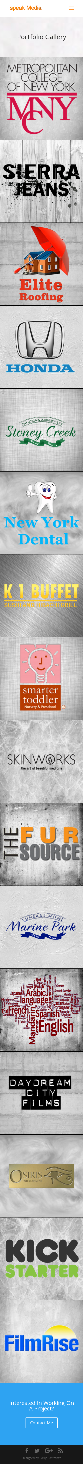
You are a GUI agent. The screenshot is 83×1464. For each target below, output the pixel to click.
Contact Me (41, 1423)
